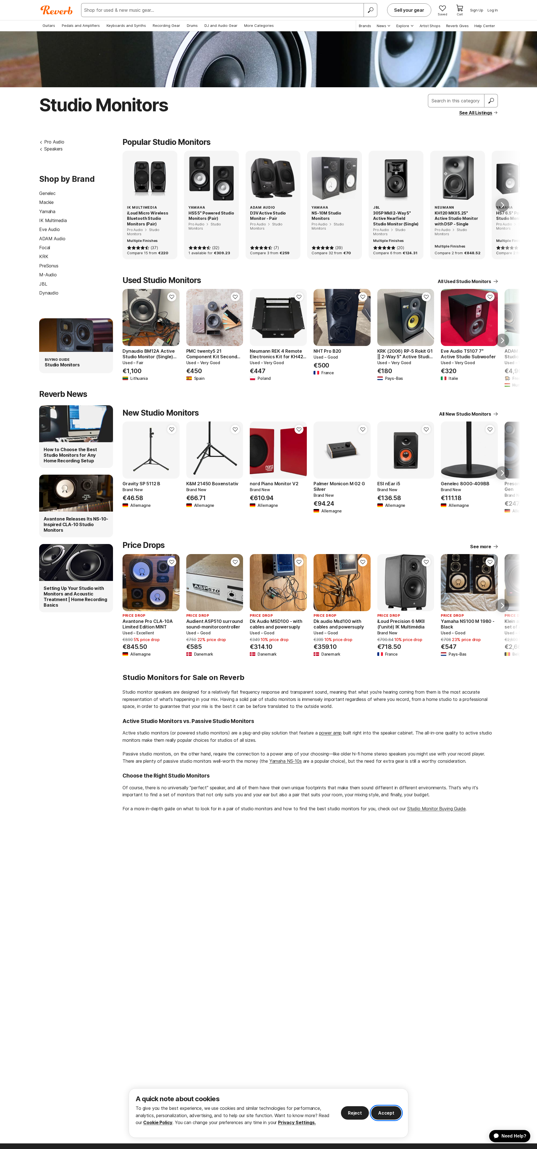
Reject (355, 1113)
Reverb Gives (457, 25)
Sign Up (476, 10)
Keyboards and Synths (126, 25)
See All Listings (475, 113)
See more (480, 546)
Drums (192, 25)
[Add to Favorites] (171, 296)
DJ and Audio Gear (220, 25)
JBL (43, 284)
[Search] (370, 10)
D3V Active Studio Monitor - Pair (268, 216)
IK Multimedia (53, 220)
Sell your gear (409, 10)
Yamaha (47, 211)
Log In (492, 10)
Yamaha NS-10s (285, 761)
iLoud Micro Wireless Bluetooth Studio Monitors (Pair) (147, 218)
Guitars (49, 25)
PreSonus (48, 266)
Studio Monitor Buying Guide (436, 808)
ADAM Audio (52, 238)
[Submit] (491, 100)
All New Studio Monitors (465, 414)
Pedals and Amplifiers (81, 25)
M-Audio (48, 274)
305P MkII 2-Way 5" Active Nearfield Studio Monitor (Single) (395, 218)
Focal (44, 247)
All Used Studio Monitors (464, 281)
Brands (365, 25)
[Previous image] (130, 317)
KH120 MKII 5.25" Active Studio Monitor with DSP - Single (456, 218)
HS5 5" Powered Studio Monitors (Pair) (211, 216)
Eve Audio (49, 229)
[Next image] (171, 317)
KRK (43, 256)
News (381, 25)
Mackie (46, 202)
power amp (330, 733)
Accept (386, 1113)
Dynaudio (48, 293)
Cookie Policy (157, 1122)
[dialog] (268, 1113)
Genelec (47, 193)
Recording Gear (166, 25)
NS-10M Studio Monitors (326, 216)
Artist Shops (430, 25)
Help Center (484, 25)
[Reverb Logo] (57, 10)
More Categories (259, 25)
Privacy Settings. (297, 1122)
